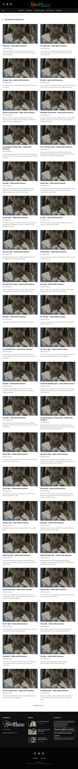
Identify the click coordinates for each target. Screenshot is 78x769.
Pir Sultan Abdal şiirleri (59, 721)
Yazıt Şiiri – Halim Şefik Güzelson (52, 624)
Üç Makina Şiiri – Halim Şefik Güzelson (54, 691)
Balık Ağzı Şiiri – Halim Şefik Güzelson (16, 555)
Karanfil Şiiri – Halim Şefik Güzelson (53, 252)
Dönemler (29, 10)
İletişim (58, 10)
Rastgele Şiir (50, 10)
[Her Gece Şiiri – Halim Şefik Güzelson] (57, 337)
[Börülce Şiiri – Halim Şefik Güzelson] (20, 511)
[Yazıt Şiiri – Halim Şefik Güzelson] (57, 612)
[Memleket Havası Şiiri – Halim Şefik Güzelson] (57, 100)
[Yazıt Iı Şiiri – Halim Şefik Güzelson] (20, 612)
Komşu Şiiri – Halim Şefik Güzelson (15, 217)
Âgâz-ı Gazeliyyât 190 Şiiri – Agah (44, 730)
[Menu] (3, 10)
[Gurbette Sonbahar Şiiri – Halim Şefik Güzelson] (57, 371)
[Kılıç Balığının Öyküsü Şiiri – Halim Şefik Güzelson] (20, 135)
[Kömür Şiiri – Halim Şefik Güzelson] (57, 171)
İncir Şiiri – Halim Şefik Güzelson (52, 284)
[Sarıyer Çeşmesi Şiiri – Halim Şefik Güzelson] (20, 100)
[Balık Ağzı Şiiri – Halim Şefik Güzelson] (20, 543)
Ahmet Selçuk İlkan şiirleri (67, 738)
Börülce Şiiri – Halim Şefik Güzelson (16, 523)
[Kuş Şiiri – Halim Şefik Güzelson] (20, 171)
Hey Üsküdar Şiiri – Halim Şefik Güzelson (17, 349)
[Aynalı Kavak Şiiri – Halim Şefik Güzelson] (20, 577)
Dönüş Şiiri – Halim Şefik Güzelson (15, 454)
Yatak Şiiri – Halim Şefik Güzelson (15, 656)
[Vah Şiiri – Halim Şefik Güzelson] (57, 644)
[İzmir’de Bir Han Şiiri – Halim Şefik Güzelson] (20, 272)
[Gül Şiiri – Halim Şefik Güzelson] (20, 371)
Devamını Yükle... (38, 705)
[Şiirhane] (39, 4)
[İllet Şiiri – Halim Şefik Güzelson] (20, 305)
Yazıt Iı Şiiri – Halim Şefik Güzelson (15, 624)
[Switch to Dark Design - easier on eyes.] (75, 4)
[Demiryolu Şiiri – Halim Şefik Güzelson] (57, 442)
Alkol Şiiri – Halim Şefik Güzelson (15, 46)
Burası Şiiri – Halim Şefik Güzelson (52, 488)
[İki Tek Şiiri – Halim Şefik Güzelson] (57, 305)
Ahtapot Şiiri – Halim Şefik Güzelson (16, 80)
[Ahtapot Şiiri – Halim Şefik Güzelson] (20, 68)
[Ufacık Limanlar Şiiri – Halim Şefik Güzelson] (20, 678)
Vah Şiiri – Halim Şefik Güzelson (51, 656)
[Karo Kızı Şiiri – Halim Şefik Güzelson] (20, 240)
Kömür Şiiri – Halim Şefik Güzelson (53, 183)
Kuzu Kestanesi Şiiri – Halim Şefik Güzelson (56, 147)
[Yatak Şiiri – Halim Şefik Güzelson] (20, 644)
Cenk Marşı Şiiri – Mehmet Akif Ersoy (43, 738)
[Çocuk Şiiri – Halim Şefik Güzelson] (20, 476)
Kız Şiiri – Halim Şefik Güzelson (51, 217)
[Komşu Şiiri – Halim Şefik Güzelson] (20, 205)
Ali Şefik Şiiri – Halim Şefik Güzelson (53, 46)
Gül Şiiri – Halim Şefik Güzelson (14, 383)
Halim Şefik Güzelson (8, 42)
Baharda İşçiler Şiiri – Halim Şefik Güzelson (56, 555)
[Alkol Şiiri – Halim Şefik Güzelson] (20, 34)
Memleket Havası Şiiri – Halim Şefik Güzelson (56, 112)
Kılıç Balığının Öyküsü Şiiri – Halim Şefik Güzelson (17, 148)
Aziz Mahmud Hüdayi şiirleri (63, 734)
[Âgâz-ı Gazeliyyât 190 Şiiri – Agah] (32, 732)
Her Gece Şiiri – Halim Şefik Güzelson (54, 349)
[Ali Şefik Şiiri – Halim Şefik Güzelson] (57, 34)
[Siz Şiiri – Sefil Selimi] (32, 723)
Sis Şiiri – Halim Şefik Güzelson (51, 80)
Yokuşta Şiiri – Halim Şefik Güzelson (53, 589)
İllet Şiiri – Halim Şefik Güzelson (14, 317)
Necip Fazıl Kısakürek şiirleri (60, 726)
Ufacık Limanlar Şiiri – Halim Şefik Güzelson (18, 691)
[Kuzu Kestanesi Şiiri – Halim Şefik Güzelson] (57, 135)
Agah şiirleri (57, 738)
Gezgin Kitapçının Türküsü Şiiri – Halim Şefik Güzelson (56, 419)
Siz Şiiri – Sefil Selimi (43, 721)
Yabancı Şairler (40, 10)
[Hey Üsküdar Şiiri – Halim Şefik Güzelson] (20, 337)
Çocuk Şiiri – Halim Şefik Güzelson (15, 488)
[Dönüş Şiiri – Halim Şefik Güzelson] (20, 442)
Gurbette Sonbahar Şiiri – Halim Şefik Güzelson (57, 383)
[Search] (75, 10)
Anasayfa (21, 10)
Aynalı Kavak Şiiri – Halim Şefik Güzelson (17, 589)
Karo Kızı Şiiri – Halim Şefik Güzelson (16, 252)
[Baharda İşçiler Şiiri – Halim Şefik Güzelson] (57, 543)
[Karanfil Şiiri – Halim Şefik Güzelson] (57, 240)
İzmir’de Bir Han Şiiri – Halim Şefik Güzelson (18, 284)
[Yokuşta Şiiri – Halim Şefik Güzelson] (57, 577)
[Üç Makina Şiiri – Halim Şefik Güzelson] (57, 678)
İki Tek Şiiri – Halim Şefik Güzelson (52, 317)
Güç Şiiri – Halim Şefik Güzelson (14, 418)
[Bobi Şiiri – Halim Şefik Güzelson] (57, 511)
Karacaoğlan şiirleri (64, 729)
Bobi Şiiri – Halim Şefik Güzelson (52, 523)
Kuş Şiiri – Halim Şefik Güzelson (14, 183)
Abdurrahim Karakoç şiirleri (60, 724)
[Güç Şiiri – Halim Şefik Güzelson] (20, 406)
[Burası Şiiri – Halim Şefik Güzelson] (57, 476)
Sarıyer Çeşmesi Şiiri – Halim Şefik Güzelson (19, 112)
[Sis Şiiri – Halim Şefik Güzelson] (57, 68)
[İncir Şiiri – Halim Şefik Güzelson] (57, 272)
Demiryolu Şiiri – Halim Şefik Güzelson (54, 454)
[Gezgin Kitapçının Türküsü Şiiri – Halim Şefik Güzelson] (57, 406)
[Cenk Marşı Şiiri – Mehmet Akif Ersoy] (32, 740)
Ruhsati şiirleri (70, 721)
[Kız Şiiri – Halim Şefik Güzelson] (57, 205)
